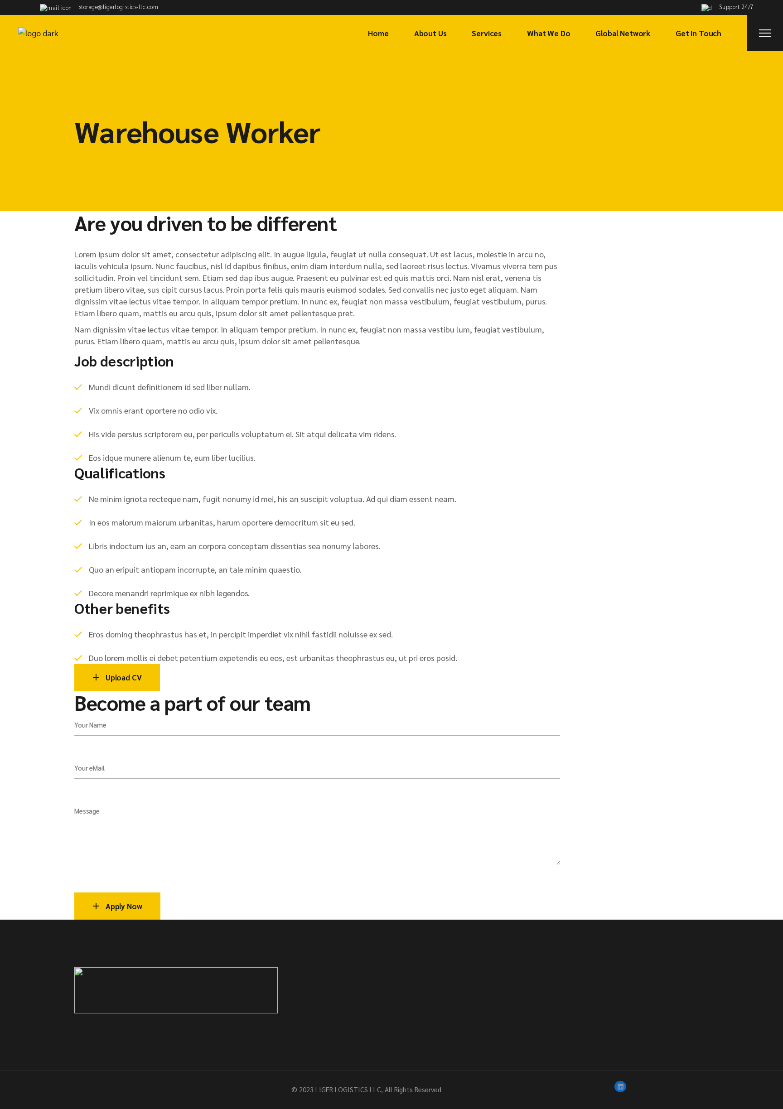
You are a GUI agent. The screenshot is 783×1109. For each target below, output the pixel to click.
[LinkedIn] (620, 1087)
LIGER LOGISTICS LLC (348, 1089)
